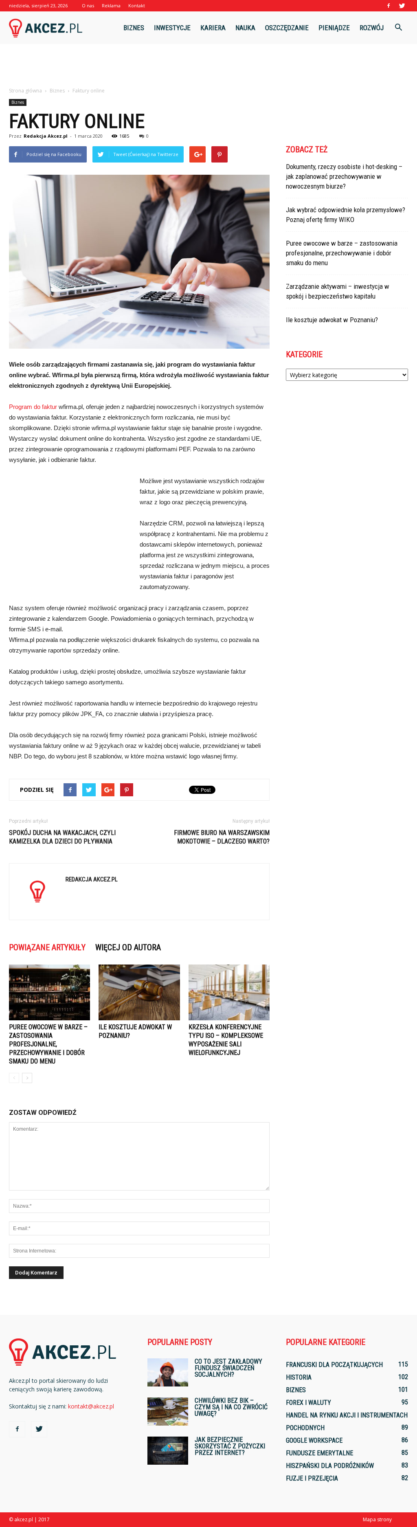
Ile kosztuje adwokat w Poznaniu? (332, 320)
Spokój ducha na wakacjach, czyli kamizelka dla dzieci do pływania (62, 837)
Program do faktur (33, 406)
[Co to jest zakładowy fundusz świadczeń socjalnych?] (167, 1372)
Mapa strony (377, 1519)
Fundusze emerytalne (319, 1453)
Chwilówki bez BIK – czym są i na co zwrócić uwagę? (231, 1407)
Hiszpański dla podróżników (330, 1466)
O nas (88, 5)
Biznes (133, 28)
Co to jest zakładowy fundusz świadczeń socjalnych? (228, 1368)
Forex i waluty (308, 1402)
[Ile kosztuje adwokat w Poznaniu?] (139, 992)
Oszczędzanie (287, 28)
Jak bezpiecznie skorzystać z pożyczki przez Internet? (230, 1446)
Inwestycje (172, 28)
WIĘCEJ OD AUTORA (128, 947)
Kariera (213, 28)
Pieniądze (334, 28)
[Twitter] (402, 5)
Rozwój (372, 28)
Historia (299, 1377)
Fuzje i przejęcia (312, 1478)
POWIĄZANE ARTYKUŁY (47, 947)
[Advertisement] (208, 66)
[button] (398, 27)
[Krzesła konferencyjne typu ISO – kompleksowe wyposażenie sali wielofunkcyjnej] (229, 992)
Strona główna (25, 90)
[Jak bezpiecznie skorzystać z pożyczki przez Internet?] (167, 1451)
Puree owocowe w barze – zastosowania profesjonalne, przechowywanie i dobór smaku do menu (48, 1044)
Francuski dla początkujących (334, 1365)
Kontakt (136, 5)
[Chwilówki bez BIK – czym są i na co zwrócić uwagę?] (167, 1411)
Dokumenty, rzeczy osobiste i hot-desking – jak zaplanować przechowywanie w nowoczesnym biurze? (344, 176)
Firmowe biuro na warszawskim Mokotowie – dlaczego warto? (222, 837)
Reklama (111, 5)
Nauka (245, 28)
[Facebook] (388, 5)
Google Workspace (314, 1440)
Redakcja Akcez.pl (46, 136)
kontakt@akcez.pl (91, 1406)
